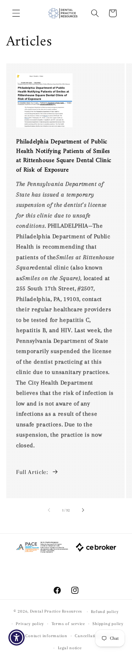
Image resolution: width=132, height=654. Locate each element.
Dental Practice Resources (56, 611)
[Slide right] (83, 510)
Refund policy (104, 611)
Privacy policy (30, 623)
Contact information (46, 635)
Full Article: (32, 472)
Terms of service (68, 623)
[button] (16, 13)
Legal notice (70, 647)
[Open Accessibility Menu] (16, 637)
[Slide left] (49, 510)
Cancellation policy (94, 635)
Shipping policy (108, 623)
